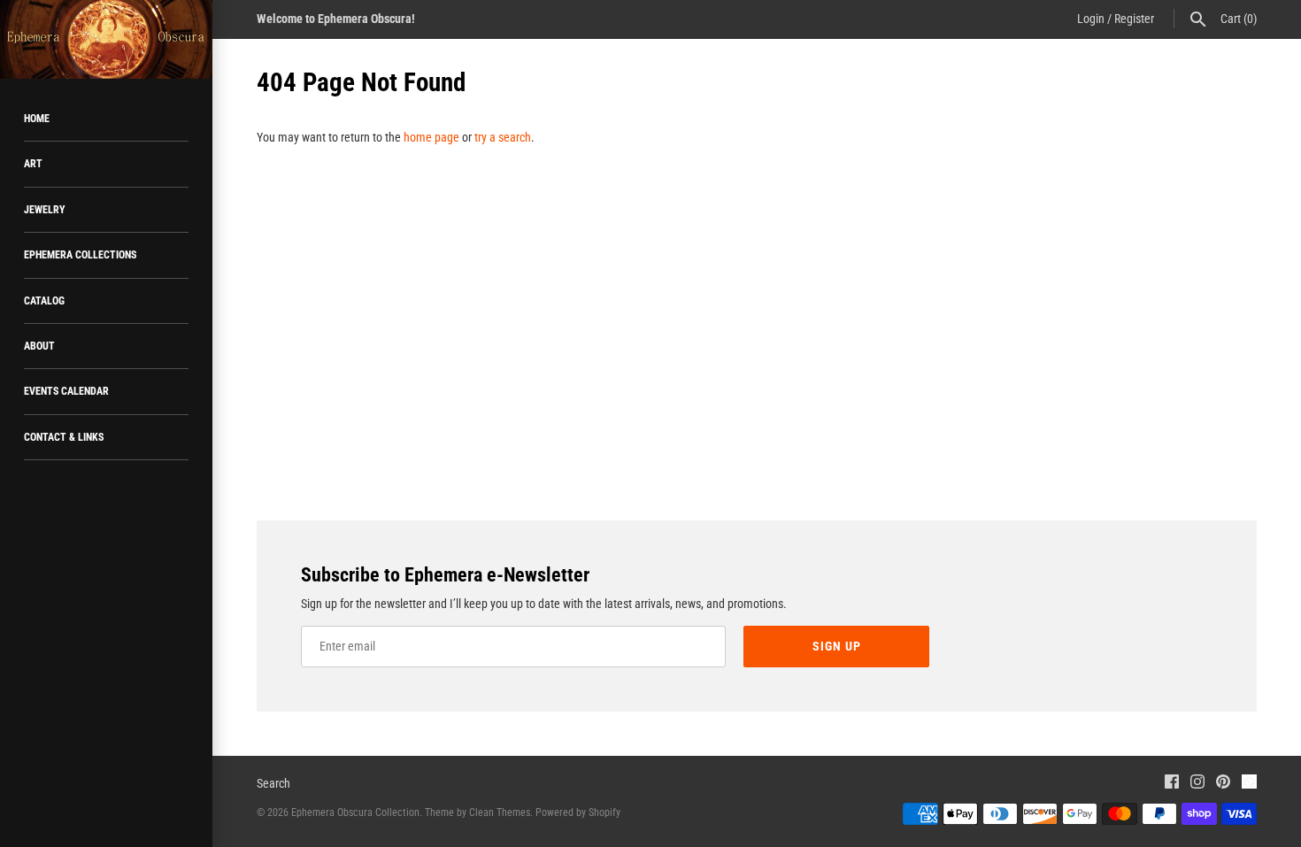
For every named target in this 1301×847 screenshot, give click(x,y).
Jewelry (44, 210)
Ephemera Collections (80, 255)
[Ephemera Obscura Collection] (106, 39)
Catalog (44, 301)
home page (431, 137)
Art (33, 164)
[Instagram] (1197, 783)
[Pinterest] (1223, 783)
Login (1091, 19)
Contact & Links (64, 437)
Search (273, 783)
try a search (502, 137)
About (39, 346)
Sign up (836, 646)
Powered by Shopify (577, 812)
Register (1134, 19)
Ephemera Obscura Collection (355, 812)
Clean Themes (499, 812)
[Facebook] (1172, 783)
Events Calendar (66, 391)
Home (37, 118)
